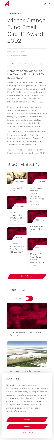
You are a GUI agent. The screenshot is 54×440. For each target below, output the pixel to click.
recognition (37, 64)
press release (24, 64)
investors (11, 64)
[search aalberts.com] (45, 4)
